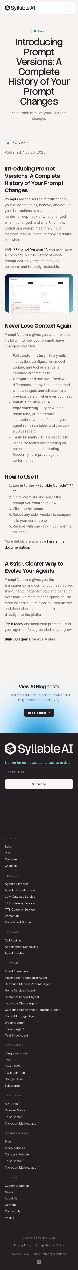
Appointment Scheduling (21, 947)
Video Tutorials (15, 1148)
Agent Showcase (16, 971)
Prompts (11, 199)
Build (8, 846)
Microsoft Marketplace (20, 1123)
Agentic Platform (16, 884)
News (9, 1192)
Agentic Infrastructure (20, 890)
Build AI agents (18, 639)
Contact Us (12, 1211)
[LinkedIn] (39, 1262)
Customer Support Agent (22, 997)
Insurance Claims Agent (21, 1003)
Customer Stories (17, 1186)
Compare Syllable (17, 1154)
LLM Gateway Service (20, 896)
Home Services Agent (20, 990)
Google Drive (14, 1079)
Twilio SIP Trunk (15, 1073)
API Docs (11, 1104)
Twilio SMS (12, 1066)
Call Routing (13, 940)
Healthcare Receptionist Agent (26, 978)
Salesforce (12, 1086)
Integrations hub (16, 1053)
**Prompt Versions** (30, 249)
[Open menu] (69, 8)
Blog (8, 1141)
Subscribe (39, 784)
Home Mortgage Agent (21, 1016)
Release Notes (15, 1110)
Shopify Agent (14, 1029)
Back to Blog (37, 713)
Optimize (11, 859)
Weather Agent (15, 1023)
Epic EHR (11, 1060)
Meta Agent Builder (18, 922)
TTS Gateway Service (20, 909)
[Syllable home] (20, 8)
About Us (11, 1198)
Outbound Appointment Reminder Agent (32, 1010)
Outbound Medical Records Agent (28, 984)
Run (7, 853)
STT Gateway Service (20, 903)
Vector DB (12, 916)
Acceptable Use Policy (50, 1245)
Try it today (14, 624)
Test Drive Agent (16, 1035)
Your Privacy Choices (49, 1254)
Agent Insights (14, 953)
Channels (11, 866)
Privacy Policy (23, 1245)
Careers (10, 1205)
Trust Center (13, 1117)
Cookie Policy (20, 1253)
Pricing (9, 1218)
